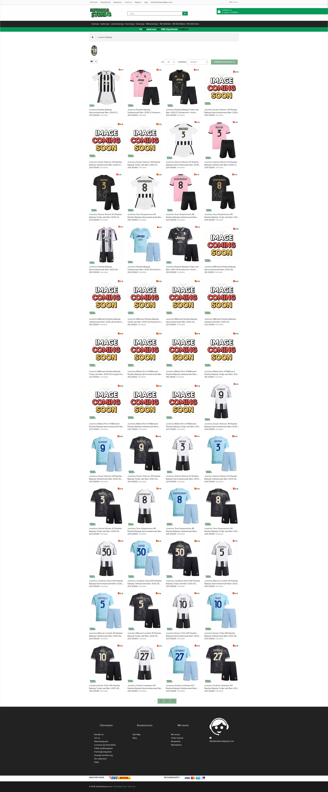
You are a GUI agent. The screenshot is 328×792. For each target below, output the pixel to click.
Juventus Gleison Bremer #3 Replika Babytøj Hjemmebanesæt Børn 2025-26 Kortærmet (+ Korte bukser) (182, 479)
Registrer (138, 2)
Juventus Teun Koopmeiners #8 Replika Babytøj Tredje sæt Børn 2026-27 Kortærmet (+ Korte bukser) (221, 217)
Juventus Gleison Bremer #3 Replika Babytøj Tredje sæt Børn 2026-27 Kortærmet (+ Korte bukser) (105, 217)
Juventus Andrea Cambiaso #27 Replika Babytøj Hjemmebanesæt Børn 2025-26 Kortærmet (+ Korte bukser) (144, 688)
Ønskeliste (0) (105, 2)
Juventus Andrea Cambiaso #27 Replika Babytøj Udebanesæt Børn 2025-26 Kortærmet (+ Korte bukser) (182, 688)
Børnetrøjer (130, 24)
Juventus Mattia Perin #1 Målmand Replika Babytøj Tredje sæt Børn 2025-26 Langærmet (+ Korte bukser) (183, 426)
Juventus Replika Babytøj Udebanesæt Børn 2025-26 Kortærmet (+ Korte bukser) (144, 269)
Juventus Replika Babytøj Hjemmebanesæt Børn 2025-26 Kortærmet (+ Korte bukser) (103, 269)
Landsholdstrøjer (117, 24)
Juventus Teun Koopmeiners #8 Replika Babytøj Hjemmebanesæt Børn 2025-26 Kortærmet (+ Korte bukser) (144, 531)
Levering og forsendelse (105, 745)
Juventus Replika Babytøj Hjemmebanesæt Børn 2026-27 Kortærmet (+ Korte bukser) (103, 112)
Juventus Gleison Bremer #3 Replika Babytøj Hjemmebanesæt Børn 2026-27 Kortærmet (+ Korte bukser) (182, 165)
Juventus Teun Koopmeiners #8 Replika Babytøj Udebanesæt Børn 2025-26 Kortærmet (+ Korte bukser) (182, 531)
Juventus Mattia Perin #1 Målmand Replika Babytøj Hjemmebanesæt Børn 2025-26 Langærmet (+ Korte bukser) (106, 426)
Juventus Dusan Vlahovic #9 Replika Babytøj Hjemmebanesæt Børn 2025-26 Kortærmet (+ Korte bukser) (221, 426)
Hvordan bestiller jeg (103, 755)
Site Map (136, 734)
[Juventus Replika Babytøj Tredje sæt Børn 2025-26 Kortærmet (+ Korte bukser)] (183, 244)
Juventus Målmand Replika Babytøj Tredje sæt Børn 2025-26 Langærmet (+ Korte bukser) (105, 374)
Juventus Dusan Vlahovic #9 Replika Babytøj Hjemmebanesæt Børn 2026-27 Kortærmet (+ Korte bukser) (221, 112)
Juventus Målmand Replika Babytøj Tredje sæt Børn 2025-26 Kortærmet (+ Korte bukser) (144, 322)
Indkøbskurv (117, 2)
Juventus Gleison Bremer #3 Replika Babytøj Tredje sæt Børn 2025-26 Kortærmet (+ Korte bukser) (105, 531)
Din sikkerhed (100, 758)
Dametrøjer (140, 24)
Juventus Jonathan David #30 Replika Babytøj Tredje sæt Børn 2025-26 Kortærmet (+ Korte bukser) (183, 584)
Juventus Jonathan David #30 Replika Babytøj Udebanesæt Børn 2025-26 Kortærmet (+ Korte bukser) (144, 584)
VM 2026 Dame (193, 24)
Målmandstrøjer (152, 24)
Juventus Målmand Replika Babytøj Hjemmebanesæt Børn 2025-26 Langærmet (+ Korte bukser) (181, 322)
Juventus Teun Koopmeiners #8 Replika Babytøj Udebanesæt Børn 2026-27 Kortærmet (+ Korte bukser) (182, 217)
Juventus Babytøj (105, 37)
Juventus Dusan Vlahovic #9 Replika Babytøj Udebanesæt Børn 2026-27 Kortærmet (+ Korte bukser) (105, 165)
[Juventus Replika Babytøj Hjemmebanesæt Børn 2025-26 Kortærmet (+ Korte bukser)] (106, 244)
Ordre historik (177, 738)
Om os (97, 738)
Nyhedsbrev (176, 745)
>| (173, 701)
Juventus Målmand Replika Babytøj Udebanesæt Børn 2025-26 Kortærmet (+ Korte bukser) (106, 322)
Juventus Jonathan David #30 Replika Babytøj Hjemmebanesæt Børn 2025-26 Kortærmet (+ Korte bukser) (106, 584)
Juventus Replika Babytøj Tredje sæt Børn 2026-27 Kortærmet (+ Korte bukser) (182, 112)
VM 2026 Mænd (178, 24)
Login (146, 2)
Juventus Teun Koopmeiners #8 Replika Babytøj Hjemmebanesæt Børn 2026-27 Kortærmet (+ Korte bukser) (144, 217)
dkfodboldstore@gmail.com (162, 2)
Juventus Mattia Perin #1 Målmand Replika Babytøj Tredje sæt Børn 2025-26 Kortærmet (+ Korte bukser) (221, 374)
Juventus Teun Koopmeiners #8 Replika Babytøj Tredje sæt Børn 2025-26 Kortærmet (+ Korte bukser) (221, 531)
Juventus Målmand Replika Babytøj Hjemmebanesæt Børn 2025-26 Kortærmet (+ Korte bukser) (220, 269)
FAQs (96, 762)
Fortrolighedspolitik (103, 752)
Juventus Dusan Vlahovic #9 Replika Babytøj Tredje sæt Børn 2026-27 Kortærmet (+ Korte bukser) (143, 165)
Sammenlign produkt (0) (224, 62)
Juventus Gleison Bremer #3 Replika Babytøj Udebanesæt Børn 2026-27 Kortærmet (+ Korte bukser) (220, 165)
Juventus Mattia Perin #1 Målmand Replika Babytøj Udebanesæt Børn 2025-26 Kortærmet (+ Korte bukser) (182, 374)
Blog (135, 738)
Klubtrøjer (95, 24)
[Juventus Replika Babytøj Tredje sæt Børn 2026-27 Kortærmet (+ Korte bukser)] (183, 87)
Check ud (128, 2)
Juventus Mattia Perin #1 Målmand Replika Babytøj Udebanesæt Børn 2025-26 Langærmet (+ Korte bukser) (143, 426)
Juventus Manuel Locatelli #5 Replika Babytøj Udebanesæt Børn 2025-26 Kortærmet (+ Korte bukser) (105, 636)
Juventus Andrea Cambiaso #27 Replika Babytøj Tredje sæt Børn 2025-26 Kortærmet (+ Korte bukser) (221, 688)
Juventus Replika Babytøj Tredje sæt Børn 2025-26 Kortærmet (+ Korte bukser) (182, 269)
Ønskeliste (176, 741)
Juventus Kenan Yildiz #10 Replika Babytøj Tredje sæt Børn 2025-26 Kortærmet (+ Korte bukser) (104, 688)
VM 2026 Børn (165, 24)
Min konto (94, 2)
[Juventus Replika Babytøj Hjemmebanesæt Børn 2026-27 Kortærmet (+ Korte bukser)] (106, 87)
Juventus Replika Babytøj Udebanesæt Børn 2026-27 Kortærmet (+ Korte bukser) (144, 112)
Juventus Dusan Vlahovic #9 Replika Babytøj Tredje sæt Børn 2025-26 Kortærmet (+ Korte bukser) (143, 479)
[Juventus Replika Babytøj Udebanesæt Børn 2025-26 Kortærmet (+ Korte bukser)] (144, 244)
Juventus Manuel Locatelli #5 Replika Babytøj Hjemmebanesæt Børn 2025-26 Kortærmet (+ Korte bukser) (221, 584)
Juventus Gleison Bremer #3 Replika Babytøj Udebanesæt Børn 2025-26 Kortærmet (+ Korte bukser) (220, 479)
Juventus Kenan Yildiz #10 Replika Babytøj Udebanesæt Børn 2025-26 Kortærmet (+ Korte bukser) (220, 636)
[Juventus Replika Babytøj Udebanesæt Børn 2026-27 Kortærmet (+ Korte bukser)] (144, 87)
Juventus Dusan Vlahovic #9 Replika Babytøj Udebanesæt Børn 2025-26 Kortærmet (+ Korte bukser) (105, 479)
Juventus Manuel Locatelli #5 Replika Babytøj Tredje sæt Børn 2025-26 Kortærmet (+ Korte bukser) (144, 636)
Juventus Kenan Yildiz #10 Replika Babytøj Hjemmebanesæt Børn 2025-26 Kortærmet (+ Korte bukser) (182, 636)
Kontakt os (99, 734)
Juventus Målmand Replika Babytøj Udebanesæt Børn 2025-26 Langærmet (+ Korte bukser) (220, 322)
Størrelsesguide (101, 741)
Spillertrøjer (105, 24)
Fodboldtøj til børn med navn (124, 786)
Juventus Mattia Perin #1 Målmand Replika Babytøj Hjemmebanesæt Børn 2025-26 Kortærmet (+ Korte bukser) (144, 374)
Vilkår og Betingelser (103, 748)
